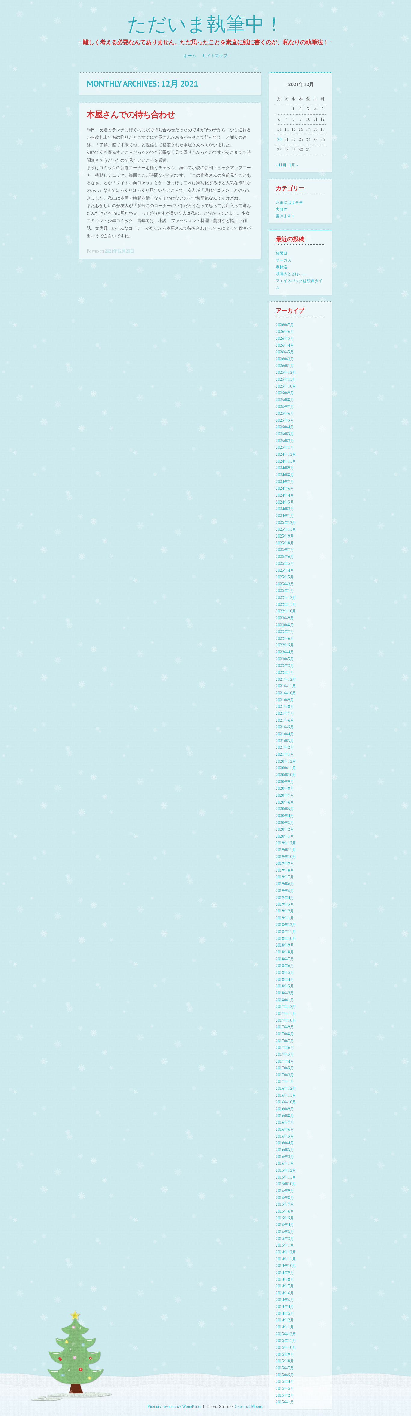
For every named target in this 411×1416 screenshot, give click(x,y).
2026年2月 (285, 358)
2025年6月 (285, 413)
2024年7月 (285, 481)
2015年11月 (286, 1177)
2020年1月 (285, 836)
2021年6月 (285, 720)
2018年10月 (286, 938)
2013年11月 (286, 1340)
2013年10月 (286, 1347)
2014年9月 (285, 1272)
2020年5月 (285, 808)
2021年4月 (285, 733)
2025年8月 (285, 399)
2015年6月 (285, 1211)
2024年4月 (285, 495)
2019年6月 (285, 883)
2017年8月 (285, 1033)
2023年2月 (285, 584)
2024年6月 (285, 488)
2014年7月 (285, 1286)
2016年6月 (285, 1129)
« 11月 (281, 165)
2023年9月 (285, 536)
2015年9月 (285, 1190)
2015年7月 (285, 1204)
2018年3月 (285, 986)
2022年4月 (285, 652)
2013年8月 (285, 1361)
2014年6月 (285, 1293)
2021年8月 (285, 706)
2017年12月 (286, 1006)
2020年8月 (285, 788)
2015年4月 (285, 1224)
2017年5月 (285, 1054)
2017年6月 (285, 1047)
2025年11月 (286, 379)
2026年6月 (285, 331)
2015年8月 (285, 1197)
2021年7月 (285, 713)
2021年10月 (286, 693)
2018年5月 (285, 972)
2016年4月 (285, 1142)
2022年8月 (285, 624)
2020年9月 (285, 781)
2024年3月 (285, 502)
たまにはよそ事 (289, 202)
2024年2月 (285, 508)
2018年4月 (285, 979)
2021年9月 (285, 699)
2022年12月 (286, 597)
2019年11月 (286, 849)
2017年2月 (285, 1074)
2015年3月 (285, 1231)
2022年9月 (285, 618)
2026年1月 (285, 365)
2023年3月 (285, 577)
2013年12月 (286, 1334)
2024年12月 (286, 454)
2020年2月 (285, 829)
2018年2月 (285, 993)
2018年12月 (286, 924)
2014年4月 (285, 1306)
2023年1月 (285, 590)
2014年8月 (285, 1279)
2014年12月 (286, 1252)
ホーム (190, 55)
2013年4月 (285, 1381)
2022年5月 (285, 645)
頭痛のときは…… (291, 273)
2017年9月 (285, 1027)
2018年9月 (285, 945)
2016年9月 (285, 1108)
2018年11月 (286, 931)
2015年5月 (285, 1218)
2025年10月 (286, 386)
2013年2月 (285, 1395)
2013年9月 (285, 1354)
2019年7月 (285, 877)
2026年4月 (285, 345)
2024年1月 (285, 515)
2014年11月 (286, 1259)
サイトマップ (214, 55)
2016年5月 (285, 1136)
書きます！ (285, 215)
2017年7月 (285, 1040)
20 (279, 139)
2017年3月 (285, 1068)
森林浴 (281, 267)
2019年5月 (285, 890)
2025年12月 (286, 372)
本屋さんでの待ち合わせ (131, 114)
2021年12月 (286, 679)
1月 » (293, 165)
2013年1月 (285, 1402)
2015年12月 (286, 1170)
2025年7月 (285, 406)
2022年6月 (285, 638)
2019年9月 (285, 863)
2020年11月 (286, 767)
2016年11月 (286, 1095)
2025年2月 (285, 440)
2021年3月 (285, 740)
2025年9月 (285, 392)
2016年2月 (285, 1156)
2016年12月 (286, 1088)
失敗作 (281, 209)
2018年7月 (285, 959)
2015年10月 (286, 1183)
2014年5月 (285, 1299)
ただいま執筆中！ (205, 24)
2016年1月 (285, 1163)
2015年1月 (285, 1245)
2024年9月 (285, 467)
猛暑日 (281, 253)
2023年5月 (285, 563)
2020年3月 (285, 822)
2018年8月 (285, 952)
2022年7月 (285, 631)
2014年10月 (286, 1265)
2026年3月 (285, 352)
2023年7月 (285, 549)
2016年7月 (285, 1122)
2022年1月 (285, 672)
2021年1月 (285, 754)
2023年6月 (285, 556)
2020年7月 (285, 795)
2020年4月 (285, 815)
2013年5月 (285, 1374)
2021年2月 (285, 747)
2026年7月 (285, 324)
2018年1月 (285, 999)
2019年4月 (285, 897)
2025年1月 (285, 447)
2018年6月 (285, 965)
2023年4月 (285, 570)
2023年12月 (286, 522)
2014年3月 (285, 1313)
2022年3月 (285, 659)
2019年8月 (285, 870)
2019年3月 (285, 904)
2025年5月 (285, 420)
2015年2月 (285, 1238)
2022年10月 (286, 611)
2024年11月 (286, 461)
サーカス (283, 260)
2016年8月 (285, 1115)
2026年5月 (285, 338)
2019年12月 (286, 843)
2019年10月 (286, 856)
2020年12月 (286, 761)
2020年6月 (285, 802)
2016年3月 (285, 1149)
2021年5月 (285, 727)
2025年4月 (285, 426)
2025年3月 (285, 433)
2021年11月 (286, 686)
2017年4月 (285, 1061)
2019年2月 (285, 911)
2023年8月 (285, 543)
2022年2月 (285, 665)
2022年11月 (286, 604)
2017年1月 (285, 1081)
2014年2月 (285, 1320)
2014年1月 (285, 1327)
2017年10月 (286, 1020)
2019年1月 (285, 918)
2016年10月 (286, 1102)
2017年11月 (286, 1013)
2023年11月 (286, 529)
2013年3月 (285, 1388)
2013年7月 (285, 1368)
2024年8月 (285, 474)
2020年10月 (286, 774)
